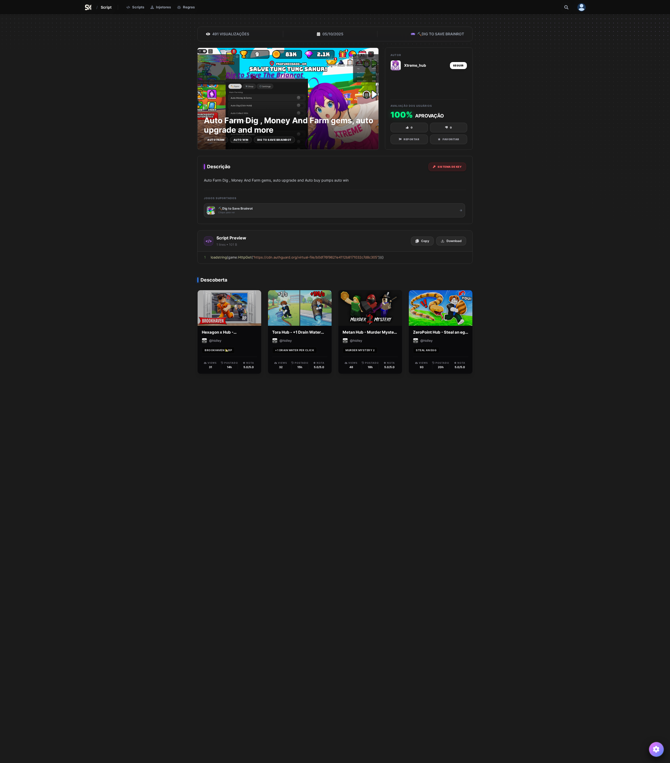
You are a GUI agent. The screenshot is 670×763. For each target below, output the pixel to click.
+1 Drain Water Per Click (294, 350)
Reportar (411, 139)
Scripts (138, 7)
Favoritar (451, 139)
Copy (425, 241)
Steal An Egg (426, 350)
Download (454, 241)
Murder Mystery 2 (360, 350)
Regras (189, 7)
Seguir (458, 65)
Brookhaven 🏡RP (218, 350)
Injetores (163, 7)
